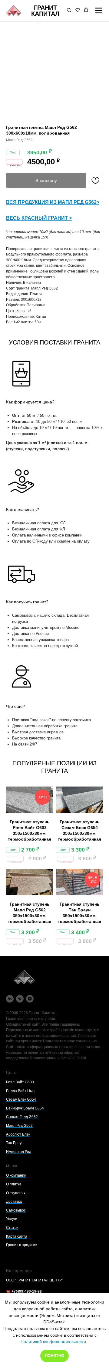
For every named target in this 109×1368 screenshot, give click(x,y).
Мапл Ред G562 (19, 1125)
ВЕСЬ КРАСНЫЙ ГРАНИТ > (39, 218)
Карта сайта (16, 1236)
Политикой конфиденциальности (53, 1341)
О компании (16, 1175)
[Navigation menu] (98, 11)
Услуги (11, 1219)
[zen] (30, 999)
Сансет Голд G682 (22, 1117)
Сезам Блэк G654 (21, 1099)
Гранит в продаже (21, 1245)
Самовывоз (16, 1210)
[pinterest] (20, 999)
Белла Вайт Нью (20, 1091)
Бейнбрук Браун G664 (25, 1108)
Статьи (12, 1228)
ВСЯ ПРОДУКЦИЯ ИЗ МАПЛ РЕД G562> (52, 202)
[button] (69, 10)
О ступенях (15, 1193)
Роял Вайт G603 (20, 1082)
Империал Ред (18, 1152)
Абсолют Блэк (18, 1134)
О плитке (13, 1184)
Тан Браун (15, 1143)
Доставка (14, 1201)
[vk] (10, 999)
